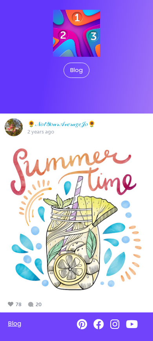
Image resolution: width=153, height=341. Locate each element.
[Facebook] (98, 324)
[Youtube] (132, 324)
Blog (76, 70)
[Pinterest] (82, 324)
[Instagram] (115, 324)
